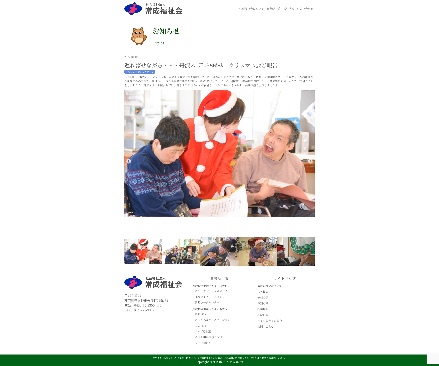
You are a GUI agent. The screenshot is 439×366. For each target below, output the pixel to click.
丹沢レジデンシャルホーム (211, 291)
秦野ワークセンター (207, 302)
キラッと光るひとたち (271, 321)
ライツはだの (203, 343)
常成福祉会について (251, 9)
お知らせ (262, 303)
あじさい (200, 314)
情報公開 (262, 298)
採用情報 (288, 9)
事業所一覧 (273, 9)
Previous (128, 161)
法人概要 (262, 292)
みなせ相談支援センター (210, 337)
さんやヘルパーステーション (212, 320)
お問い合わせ (305, 9)
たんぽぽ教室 (203, 331)
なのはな (200, 326)
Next (310, 161)
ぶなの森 (262, 315)
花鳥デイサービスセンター (211, 297)
